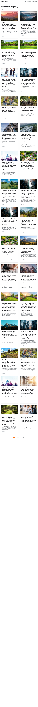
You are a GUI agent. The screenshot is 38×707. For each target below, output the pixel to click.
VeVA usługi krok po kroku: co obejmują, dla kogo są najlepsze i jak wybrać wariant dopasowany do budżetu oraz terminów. (9, 137)
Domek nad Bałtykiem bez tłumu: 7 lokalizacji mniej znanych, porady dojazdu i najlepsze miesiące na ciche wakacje (8, 53)
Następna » (22, 437)
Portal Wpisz (4, 1)
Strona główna (34, 1)
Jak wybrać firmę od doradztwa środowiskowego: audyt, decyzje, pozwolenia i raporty (28, 109)
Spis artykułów (28, 1)
